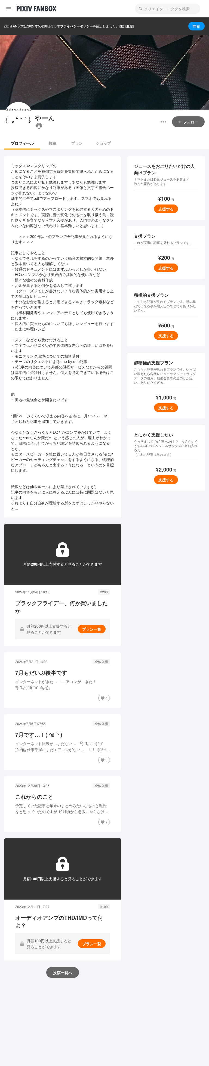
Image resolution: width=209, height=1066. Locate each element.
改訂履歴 (126, 26)
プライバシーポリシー (76, 26)
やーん (45, 118)
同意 (196, 26)
